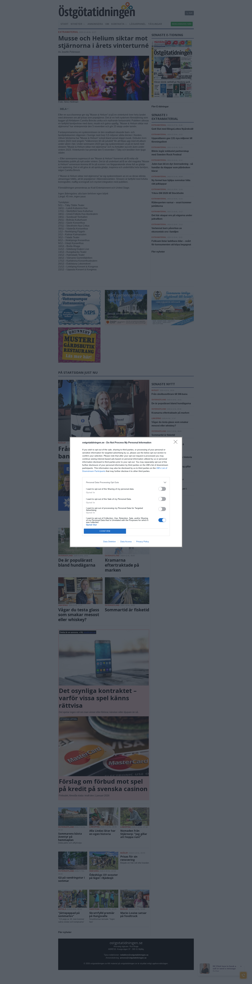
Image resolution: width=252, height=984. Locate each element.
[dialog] (126, 492)
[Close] (176, 443)
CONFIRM (105, 531)
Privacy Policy (142, 541)
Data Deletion (109, 541)
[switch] (162, 489)
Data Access (126, 541)
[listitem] (126, 482)
